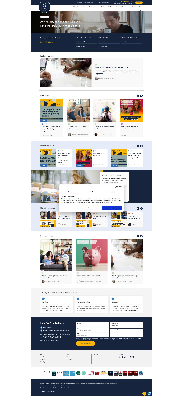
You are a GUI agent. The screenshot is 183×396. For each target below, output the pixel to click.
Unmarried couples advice (106, 42)
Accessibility (69, 359)
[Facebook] (128, 357)
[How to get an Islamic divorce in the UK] (104, 110)
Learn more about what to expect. (129, 310)
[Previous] (138, 96)
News (67, 354)
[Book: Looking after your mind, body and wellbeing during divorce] (51, 110)
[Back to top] (144, 394)
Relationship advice (81, 46)
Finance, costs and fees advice (130, 37)
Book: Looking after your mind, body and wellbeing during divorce (51, 128)
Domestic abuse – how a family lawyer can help (64, 218)
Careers (98, 2)
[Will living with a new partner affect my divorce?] (78, 110)
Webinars (68, 357)
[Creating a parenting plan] (84, 219)
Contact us (139, 2)
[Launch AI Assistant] (149, 394)
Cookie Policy (63, 387)
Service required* (115, 323)
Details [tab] (91, 191)
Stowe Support (105, 2)
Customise (90, 207)
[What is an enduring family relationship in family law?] (56, 255)
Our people (87, 2)
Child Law (103, 7)
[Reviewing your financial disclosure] (119, 219)
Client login (95, 354)
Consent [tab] (70, 191)
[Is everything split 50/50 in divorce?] (92, 255)
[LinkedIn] (125, 357)
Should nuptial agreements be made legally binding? (111, 67)
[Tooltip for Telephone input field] (108, 328)
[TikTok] (123, 357)
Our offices (42, 357)
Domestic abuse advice (127, 42)
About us (93, 2)
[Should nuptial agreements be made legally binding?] (66, 72)
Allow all (112, 207)
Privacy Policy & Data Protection (53, 387)
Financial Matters (93, 7)
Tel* (92, 328)
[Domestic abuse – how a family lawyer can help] (48, 219)
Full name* (79, 323)
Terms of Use (42, 387)
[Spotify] (133, 357)
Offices (141, 7)
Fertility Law (111, 7)
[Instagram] (120, 357)
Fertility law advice (81, 42)
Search (79, 2)
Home (134, 10)
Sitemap (78, 387)
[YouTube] (131, 357)
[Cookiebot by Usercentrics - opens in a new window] (116, 187)
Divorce (85, 7)
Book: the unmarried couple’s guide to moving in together (134, 155)
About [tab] (113, 191)
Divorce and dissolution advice (84, 37)
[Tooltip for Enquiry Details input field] (141, 329)
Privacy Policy (119, 339)
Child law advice (103, 37)
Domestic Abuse (133, 7)
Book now (44, 120)
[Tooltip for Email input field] (108, 333)
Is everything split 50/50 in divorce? (88, 276)
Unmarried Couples (121, 7)
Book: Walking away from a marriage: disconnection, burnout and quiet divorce (64, 157)
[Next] (141, 96)
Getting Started (76, 7)
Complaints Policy (71, 387)
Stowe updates (103, 46)
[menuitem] (76, 7)
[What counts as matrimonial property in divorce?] (131, 110)
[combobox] (79, 330)
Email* (92, 333)
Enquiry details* (126, 329)
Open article (99, 75)
